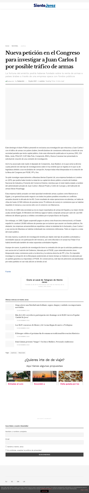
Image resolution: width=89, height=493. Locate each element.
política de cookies (46, 489)
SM (18, 481)
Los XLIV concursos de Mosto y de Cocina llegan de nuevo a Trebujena (43, 325)
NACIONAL (15, 46)
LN (24, 481)
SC (12, 481)
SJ (6, 481)
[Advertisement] (44, 27)
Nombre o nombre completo (16, 431)
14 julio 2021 (32, 81)
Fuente (8, 272)
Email (7, 439)
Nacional (22, 353)
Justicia (23, 46)
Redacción (20, 81)
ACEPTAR (44, 491)
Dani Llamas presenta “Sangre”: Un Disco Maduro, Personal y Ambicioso (44, 342)
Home (7, 46)
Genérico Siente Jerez (15, 447)
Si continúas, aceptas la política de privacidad (24, 450)
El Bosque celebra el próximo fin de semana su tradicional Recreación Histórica (47, 333)
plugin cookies (84, 489)
